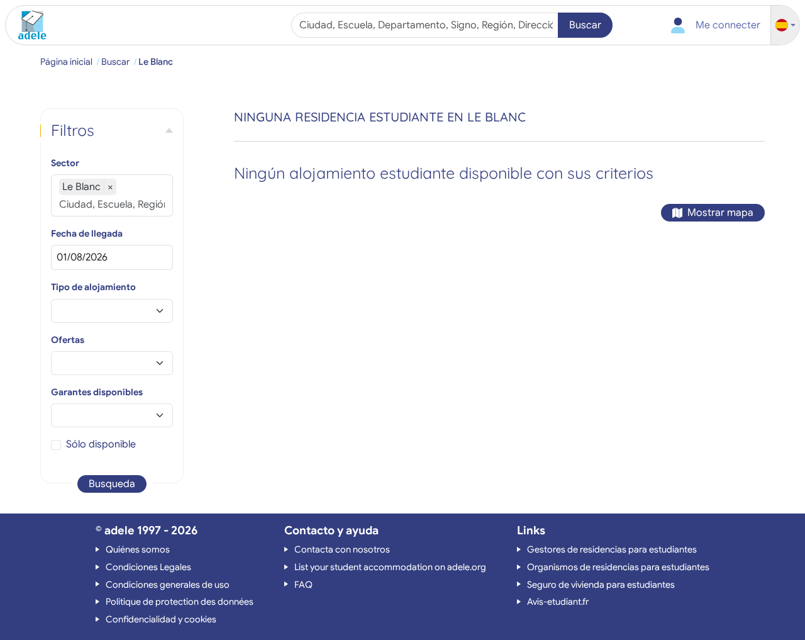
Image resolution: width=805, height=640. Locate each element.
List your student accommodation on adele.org (390, 567)
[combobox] (426, 25)
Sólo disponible (101, 444)
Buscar (585, 25)
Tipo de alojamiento (93, 287)
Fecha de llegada (87, 233)
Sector (65, 163)
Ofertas (67, 339)
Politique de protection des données (179, 601)
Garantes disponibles (97, 392)
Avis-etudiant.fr (558, 601)
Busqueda (112, 484)
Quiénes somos (138, 549)
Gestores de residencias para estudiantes (612, 549)
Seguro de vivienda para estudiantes (601, 584)
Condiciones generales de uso (168, 584)
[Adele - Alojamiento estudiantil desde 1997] (28, 25)
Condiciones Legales (148, 567)
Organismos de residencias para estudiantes (618, 567)
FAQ (303, 584)
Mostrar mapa (720, 212)
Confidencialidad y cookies (161, 619)
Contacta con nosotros (342, 549)
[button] (785, 25)
